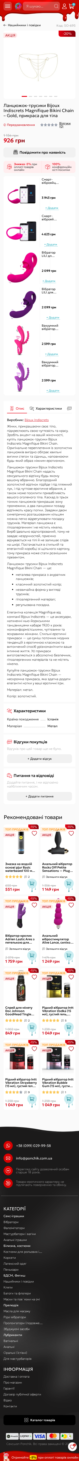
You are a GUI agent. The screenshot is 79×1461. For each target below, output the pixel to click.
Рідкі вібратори (15, 1317)
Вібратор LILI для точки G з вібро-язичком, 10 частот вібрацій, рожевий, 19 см (49, 254)
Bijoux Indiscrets (37, 420)
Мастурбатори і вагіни (20, 1234)
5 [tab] (45, 96)
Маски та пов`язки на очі (22, 1299)
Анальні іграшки (15, 1240)
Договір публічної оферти (22, 1394)
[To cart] (52, 208)
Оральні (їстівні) (15, 1353)
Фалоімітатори (14, 1228)
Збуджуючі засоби (17, 1329)
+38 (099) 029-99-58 (33, 1145)
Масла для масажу (17, 1311)
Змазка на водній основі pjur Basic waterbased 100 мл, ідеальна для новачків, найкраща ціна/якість (20, 867)
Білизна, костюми (17, 1246)
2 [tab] (30, 96)
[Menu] (8, 6)
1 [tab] (24, 96)
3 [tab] (35, 96)
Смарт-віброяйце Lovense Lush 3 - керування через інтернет (50, 217)
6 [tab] (50, 96)
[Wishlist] (34, 833)
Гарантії (9, 1388)
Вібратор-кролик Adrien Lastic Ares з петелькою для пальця (19, 939)
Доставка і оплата (16, 1376)
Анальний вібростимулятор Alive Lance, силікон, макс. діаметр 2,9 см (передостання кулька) (57, 939)
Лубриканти (13, 1335)
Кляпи (8, 1287)
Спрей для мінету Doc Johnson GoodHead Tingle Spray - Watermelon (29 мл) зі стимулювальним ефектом (20, 1011)
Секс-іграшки (14, 1216)
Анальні (9, 1347)
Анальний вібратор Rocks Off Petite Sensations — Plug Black (57, 867)
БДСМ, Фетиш (14, 1275)
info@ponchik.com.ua (34, 1158)
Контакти (10, 1406)
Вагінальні (11, 1341)
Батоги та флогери (17, 1293)
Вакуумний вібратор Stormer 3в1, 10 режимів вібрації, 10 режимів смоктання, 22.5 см (50, 327)
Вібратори (11, 1222)
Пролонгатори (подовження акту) (28, 1323)
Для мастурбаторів (18, 1359)
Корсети (10, 1258)
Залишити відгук (57, 876)
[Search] (56, 6)
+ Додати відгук (39, 759)
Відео (8, 1400)
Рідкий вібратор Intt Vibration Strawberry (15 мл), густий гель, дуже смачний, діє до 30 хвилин (21, 1083)
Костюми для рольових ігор (24, 1252)
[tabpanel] (39, 65)
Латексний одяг (15, 1264)
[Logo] (17, 6)
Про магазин (13, 1382)
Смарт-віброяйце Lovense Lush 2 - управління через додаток (50, 181)
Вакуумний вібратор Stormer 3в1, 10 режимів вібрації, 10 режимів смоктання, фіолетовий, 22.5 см (51, 364)
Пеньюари (11, 1269)
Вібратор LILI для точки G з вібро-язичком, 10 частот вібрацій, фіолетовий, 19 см (51, 290)
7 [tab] (55, 96)
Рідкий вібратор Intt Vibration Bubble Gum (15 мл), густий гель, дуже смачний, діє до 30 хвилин (58, 1083)
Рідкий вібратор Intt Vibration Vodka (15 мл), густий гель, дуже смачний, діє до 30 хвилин (58, 1011)
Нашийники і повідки (24, 25)
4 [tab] (40, 96)
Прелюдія (11, 1305)
